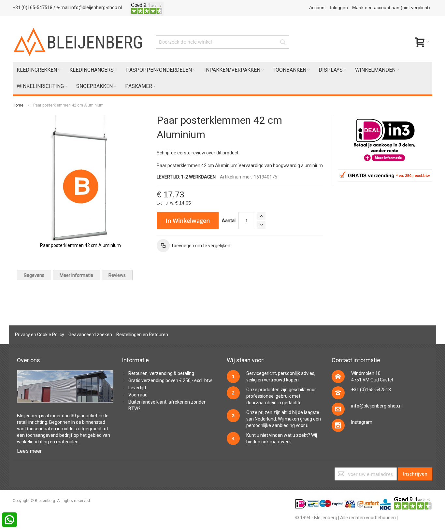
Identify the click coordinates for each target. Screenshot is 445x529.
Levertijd (137, 387)
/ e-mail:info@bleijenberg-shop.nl (87, 7)
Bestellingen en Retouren (142, 334)
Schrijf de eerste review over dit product (197, 152)
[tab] (34, 275)
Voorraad (138, 394)
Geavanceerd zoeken (90, 334)
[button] (193, 245)
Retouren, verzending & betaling (161, 373)
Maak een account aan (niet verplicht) (391, 7)
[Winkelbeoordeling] (147, 7)
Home (18, 105)
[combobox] (222, 42)
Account (317, 7)
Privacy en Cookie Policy (39, 334)
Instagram (361, 422)
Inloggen (339, 7)
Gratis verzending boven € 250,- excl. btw (170, 380)
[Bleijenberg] (78, 42)
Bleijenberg (28, 415)
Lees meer (29, 451)
